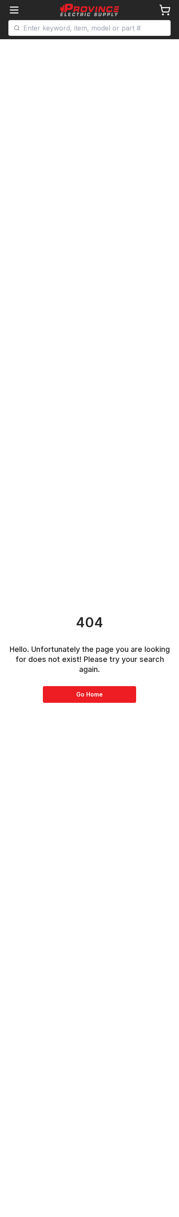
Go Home (89, 694)
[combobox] (94, 28)
